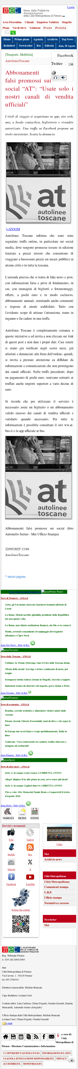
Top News (67, 39)
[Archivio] (13, 1037)
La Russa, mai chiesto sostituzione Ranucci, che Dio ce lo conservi (38, 625)
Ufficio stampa (53, 897)
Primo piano (22, 39)
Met (46, 925)
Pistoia (60, 28)
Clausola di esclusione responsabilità (28, 1058)
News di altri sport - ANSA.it (15, 766)
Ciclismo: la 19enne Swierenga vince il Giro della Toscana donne (37, 663)
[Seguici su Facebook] (44, 1037)
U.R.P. (48, 892)
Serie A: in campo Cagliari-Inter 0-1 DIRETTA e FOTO (33, 785)
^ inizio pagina (15, 576)
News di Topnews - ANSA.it (14, 598)
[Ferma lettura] (63, 77)
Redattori (9, 45)
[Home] (6, 1037)
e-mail (9, 1023)
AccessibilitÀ (11, 1063)
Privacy (62, 1058)
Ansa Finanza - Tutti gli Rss (14, 755)
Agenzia (38, 39)
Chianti (29, 22)
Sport (38, 591)
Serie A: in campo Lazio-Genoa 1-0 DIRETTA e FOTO (33, 773)
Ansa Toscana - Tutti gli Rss (14, 692)
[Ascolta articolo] (55, 77)
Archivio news (53, 859)
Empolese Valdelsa (48, 22)
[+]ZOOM (13, 229)
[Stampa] (53, 71)
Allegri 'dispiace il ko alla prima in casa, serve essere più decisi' (36, 779)
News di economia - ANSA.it (15, 704)
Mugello (67, 22)
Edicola (49, 45)
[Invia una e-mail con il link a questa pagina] (71, 63)
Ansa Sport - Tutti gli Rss (13, 805)
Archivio (52, 39)
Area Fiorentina (12, 22)
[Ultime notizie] (21, 1037)
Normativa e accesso (56, 903)
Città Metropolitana (56, 882)
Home (7, 39)
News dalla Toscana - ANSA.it (16, 656)
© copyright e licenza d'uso (21, 1053)
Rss (39, 45)
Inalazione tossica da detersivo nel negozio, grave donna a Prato (37, 686)
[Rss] (36, 1037)
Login (70, 7)
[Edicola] (29, 1037)
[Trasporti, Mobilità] (19, 54)
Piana (5, 28)
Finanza (32, 591)
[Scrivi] (52, 1037)
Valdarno (35, 28)
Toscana (24, 591)
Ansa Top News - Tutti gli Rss (15, 645)
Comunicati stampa (56, 887)
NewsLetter (26, 45)
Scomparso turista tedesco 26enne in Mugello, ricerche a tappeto (37, 679)
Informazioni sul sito (56, 1053)
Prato (47, 28)
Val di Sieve (19, 28)
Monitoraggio (32, 1063)
